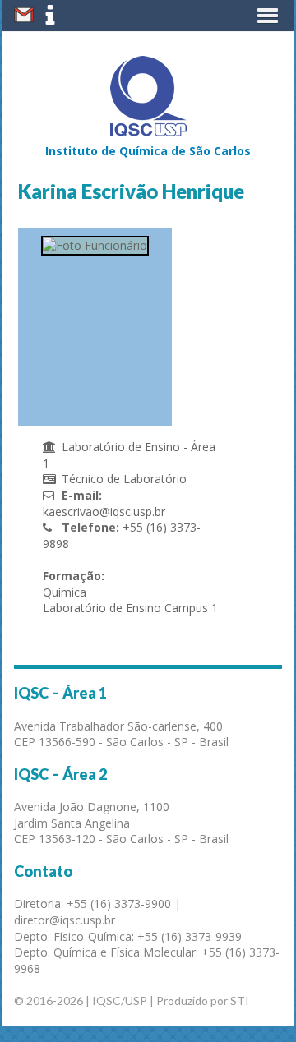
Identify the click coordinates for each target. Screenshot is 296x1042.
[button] (267, 15)
